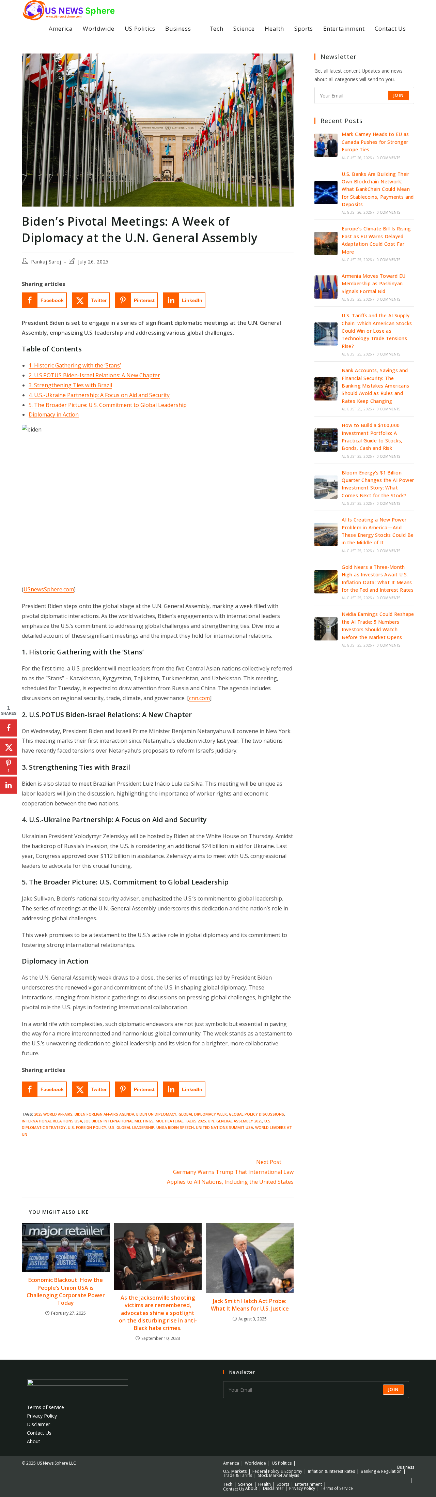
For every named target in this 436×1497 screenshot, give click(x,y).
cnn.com (199, 698)
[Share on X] (8, 746)
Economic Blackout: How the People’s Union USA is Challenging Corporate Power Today (66, 1291)
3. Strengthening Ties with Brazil (70, 385)
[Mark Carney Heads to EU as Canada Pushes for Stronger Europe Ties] (326, 145)
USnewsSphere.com (49, 589)
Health (264, 1484)
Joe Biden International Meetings (119, 1120)
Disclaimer (38, 1424)
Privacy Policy (42, 1415)
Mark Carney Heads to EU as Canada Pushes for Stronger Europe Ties (375, 142)
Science (245, 1484)
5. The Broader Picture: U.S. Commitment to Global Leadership (108, 405)
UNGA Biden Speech (175, 1127)
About (33, 1441)
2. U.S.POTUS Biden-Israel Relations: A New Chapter (94, 375)
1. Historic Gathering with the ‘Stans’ (75, 365)
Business (405, 1467)
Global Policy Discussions (256, 1114)
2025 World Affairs (53, 1114)
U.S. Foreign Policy (87, 1127)
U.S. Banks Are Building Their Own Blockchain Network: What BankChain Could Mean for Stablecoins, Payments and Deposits (378, 189)
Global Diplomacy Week (202, 1114)
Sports (283, 1484)
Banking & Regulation (381, 1471)
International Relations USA (52, 1120)
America (231, 1463)
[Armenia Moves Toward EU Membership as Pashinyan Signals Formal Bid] (326, 287)
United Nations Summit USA (224, 1127)
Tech (227, 1484)
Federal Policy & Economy (277, 1471)
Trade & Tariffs (237, 1475)
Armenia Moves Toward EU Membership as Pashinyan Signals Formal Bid (373, 283)
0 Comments (389, 157)
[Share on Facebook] (8, 727)
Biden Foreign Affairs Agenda (104, 1114)
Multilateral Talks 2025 (181, 1120)
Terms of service (45, 1407)
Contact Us (39, 1433)
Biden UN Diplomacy (156, 1114)
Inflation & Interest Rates (331, 1471)
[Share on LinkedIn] (8, 784)
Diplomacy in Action (54, 414)
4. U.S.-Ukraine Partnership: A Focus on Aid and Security (99, 395)
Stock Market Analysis (278, 1475)
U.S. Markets (235, 1471)
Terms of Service (337, 1488)
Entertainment (308, 1484)
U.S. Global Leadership (131, 1127)
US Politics (282, 1463)
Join (398, 95)
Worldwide (255, 1463)
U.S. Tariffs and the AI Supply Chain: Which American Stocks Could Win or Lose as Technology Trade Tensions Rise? (377, 330)
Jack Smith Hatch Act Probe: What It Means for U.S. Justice (250, 1304)
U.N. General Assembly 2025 (235, 1120)
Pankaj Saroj (46, 261)
